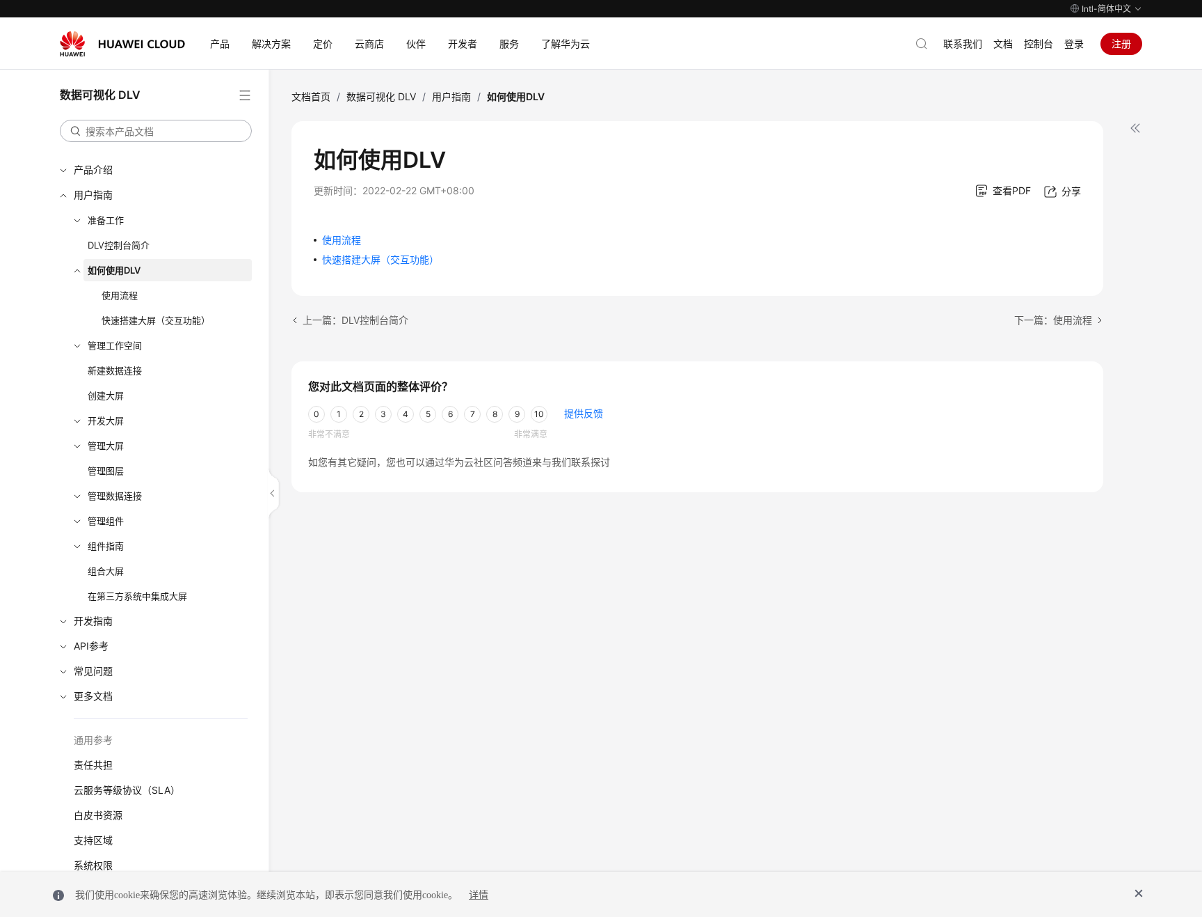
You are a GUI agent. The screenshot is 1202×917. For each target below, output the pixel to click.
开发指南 (93, 621)
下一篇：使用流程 (1053, 320)
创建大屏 (106, 395)
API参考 (91, 646)
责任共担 (93, 765)
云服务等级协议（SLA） (127, 790)
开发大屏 (106, 420)
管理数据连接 (115, 495)
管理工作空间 (115, 345)
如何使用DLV (114, 270)
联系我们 (962, 43)
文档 (1003, 43)
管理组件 (106, 520)
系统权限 (93, 865)
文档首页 (310, 96)
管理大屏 (106, 445)
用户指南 (93, 195)
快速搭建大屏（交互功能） (156, 320)
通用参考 (93, 740)
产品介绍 (93, 169)
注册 (1121, 43)
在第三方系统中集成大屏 (137, 596)
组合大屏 (106, 571)
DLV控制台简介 (119, 245)
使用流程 (120, 295)
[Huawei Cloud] (122, 43)
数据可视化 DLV (381, 96)
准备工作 (106, 220)
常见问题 (93, 671)
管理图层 (106, 470)
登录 (1074, 43)
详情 (478, 895)
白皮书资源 (98, 815)
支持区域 (93, 840)
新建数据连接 (115, 370)
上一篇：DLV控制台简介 (355, 320)
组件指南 (106, 545)
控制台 (1038, 43)
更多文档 (93, 696)
